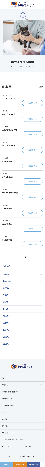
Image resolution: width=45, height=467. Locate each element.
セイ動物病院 (7, 240)
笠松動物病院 (7, 161)
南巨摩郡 (5, 205)
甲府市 (5, 174)
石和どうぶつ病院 (8, 114)
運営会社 (5, 426)
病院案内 (6, 465)
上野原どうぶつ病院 (9, 130)
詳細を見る (32, 103)
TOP (3, 378)
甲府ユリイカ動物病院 (10, 193)
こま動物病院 (7, 208)
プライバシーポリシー (9, 433)
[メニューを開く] (42, 464)
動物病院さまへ (33, 465)
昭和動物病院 (7, 224)
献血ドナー (5, 412)
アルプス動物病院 (8, 98)
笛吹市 (5, 111)
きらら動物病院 (8, 177)
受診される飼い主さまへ (10, 392)
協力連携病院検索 (8, 405)
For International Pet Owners (13, 440)
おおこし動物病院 (8, 145)
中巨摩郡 (5, 158)
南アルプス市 (7, 95)
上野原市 (5, 126)
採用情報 (5, 419)
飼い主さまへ (20, 465)
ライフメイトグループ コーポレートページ (16, 446)
